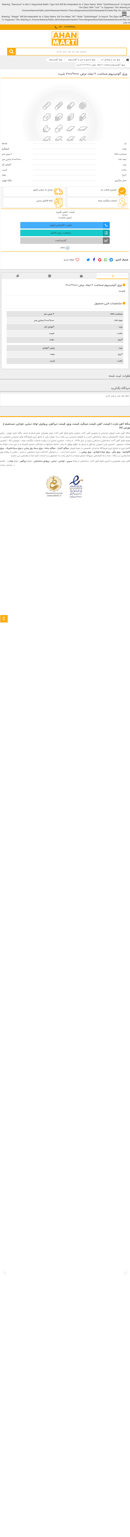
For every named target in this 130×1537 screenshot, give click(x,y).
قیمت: (71, 212)
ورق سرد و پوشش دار (110, 59)
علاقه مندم (69, 259)
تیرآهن (23, 461)
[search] (11, 51)
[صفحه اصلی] (127, 59)
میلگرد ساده (50, 448)
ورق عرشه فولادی (101, 452)
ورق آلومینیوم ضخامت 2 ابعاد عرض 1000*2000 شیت (100, 64)
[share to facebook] (93, 259)
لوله (11, 461)
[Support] (4, 619)
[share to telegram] (111, 259)
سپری (69, 461)
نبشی (54, 461)
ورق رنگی (116, 452)
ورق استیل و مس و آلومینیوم (81, 59)
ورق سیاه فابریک (13, 448)
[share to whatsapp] (105, 259)
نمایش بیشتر (6, 465)
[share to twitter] (88, 259)
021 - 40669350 (66, 27)
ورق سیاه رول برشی (33, 448)
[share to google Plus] (99, 259)
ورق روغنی (86, 452)
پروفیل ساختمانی (41, 461)
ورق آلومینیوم (55, 59)
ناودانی (62, 461)
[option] (65, 110)
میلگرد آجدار (63, 448)
